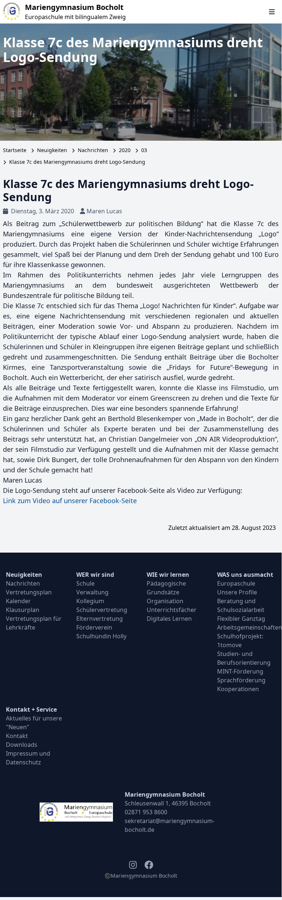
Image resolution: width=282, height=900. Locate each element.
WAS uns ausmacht (245, 575)
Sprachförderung (241, 680)
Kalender (18, 601)
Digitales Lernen (169, 619)
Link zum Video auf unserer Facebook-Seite (70, 500)
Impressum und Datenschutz (28, 757)
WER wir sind (95, 575)
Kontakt (17, 736)
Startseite (14, 150)
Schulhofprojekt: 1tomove (240, 640)
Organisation (165, 601)
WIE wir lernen (168, 575)
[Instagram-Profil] (132, 864)
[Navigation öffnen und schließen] (272, 12)
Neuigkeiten (52, 150)
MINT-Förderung (240, 671)
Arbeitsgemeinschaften (246, 627)
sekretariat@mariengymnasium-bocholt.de (170, 825)
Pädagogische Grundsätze (166, 587)
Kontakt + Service (31, 709)
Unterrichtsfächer (172, 610)
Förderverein (94, 627)
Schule (85, 583)
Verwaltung (92, 592)
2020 (125, 150)
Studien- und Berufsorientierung (244, 658)
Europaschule (236, 583)
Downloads (21, 745)
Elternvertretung (99, 619)
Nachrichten (93, 150)
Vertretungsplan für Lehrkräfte (34, 623)
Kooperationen (238, 689)
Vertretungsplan (29, 592)
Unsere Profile (237, 592)
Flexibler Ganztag (241, 619)
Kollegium (90, 601)
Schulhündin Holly (101, 636)
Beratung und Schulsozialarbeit (240, 605)
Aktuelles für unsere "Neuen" (34, 722)
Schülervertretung (101, 610)
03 (144, 150)
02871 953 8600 (146, 812)
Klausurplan (22, 610)
